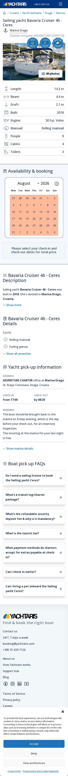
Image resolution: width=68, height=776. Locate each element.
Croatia (14, 13)
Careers (8, 706)
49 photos (52, 74)
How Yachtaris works (17, 665)
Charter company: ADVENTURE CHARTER (37, 35)
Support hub (11, 671)
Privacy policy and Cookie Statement (41, 771)
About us (9, 659)
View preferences (34, 763)
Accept (34, 743)
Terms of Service (14, 694)
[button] (63, 711)
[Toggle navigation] (60, 4)
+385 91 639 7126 (14, 650)
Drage (48, 13)
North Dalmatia (31, 13)
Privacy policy (11, 700)
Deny (34, 753)
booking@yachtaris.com (19, 644)
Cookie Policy (14, 771)
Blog (6, 677)
